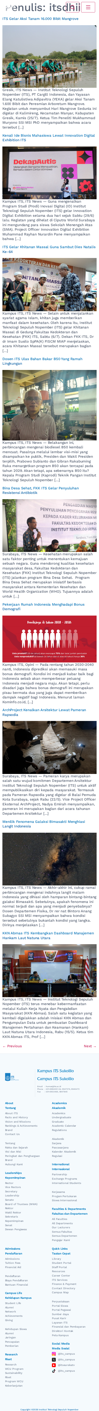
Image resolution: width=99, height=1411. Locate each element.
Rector (9, 1183)
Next (90, 1046)
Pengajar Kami (61, 1240)
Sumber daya (60, 1314)
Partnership (59, 1174)
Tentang (10, 1143)
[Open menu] (88, 7)
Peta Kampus (60, 1335)
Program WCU (14, 1381)
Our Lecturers (61, 1227)
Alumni (9, 1307)
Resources (58, 1271)
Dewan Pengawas (16, 1229)
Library (56, 1258)
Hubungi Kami (14, 1164)
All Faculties (59, 1219)
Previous (12, 1046)
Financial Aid (13, 1267)
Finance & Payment (64, 1284)
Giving (9, 1320)
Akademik (58, 1139)
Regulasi (57, 1156)
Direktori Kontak (62, 1331)
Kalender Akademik (64, 1151)
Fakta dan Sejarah (16, 1147)
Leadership (12, 1195)
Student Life (13, 1303)
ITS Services (60, 1280)
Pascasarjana (60, 1147)
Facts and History (16, 1117)
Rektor (9, 1208)
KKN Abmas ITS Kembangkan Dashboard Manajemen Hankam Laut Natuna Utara (48, 935)
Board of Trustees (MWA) (21, 1204)
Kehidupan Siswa (16, 1329)
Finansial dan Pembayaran (69, 1326)
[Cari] (72, 7)
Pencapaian (12, 1341)
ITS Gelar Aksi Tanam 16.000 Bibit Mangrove (40, 19)
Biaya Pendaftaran (16, 1280)
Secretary (11, 1191)
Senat (8, 1225)
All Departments (62, 1223)
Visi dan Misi (13, 1151)
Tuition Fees (13, 1263)
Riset (8, 1377)
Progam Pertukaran (64, 1196)
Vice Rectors (13, 1187)
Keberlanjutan (14, 1385)
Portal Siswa (60, 1305)
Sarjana (56, 1143)
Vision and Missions (18, 1121)
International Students (66, 1183)
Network (10, 1311)
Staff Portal (59, 1267)
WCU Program (14, 1368)
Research (11, 1364)
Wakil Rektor (13, 1212)
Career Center (61, 1275)
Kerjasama (58, 1192)
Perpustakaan (60, 1301)
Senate (9, 1199)
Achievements (14, 1315)
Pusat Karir (59, 1318)
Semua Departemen (64, 1235)
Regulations (59, 1130)
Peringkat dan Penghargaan (22, 1156)
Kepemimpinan (14, 1221)
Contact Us (12, 1134)
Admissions (12, 1258)
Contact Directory (63, 1288)
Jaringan (10, 1337)
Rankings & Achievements (21, 1125)
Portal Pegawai (61, 1309)
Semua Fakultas (62, 1231)
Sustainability (14, 1373)
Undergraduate (61, 1117)
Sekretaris (11, 1216)
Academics (58, 1113)
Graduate (58, 1121)
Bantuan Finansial (16, 1284)
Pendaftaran (12, 1276)
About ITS (11, 1113)
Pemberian (12, 1345)
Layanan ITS (60, 1322)
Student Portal (61, 1263)
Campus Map (60, 1292)
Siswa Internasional (64, 1200)
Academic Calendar (64, 1125)
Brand (9, 1130)
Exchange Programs (64, 1178)
